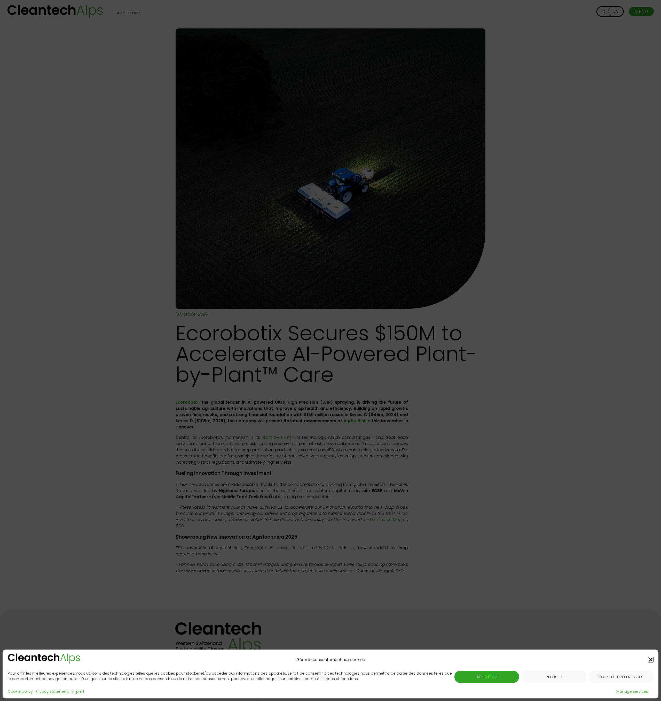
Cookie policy (20, 691)
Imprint (78, 691)
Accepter (486, 677)
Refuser (554, 677)
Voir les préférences (621, 677)
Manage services (632, 691)
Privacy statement (52, 691)
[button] (650, 659)
